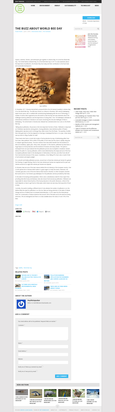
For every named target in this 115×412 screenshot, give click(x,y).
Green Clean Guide (26, 410)
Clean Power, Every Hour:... (34, 1)
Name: (20, 343)
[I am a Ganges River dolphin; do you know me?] (21, 392)
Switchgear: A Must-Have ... (89, 1)
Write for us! (85, 410)
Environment (45, 5)
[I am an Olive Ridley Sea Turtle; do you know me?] (36, 393)
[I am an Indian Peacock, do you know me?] (64, 393)
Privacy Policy (74, 410)
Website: (20, 359)
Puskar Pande (18, 31)
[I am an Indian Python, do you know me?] (78, 393)
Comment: (21, 325)
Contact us (96, 410)
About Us (54, 410)
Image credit (18, 205)
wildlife (20, 268)
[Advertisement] (48, 20)
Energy (57, 5)
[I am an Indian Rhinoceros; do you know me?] (50, 393)
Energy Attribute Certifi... (52, 1)
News (97, 5)
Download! (91, 18)
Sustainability (70, 5)
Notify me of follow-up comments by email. (30, 367)
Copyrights (63, 410)
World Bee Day (28, 268)
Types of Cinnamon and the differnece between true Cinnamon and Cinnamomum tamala (87, 130)
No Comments (47, 31)
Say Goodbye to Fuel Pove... (71, 1)
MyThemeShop (44, 410)
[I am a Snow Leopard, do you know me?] (93, 393)
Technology (85, 5)
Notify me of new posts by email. (27, 371)
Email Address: (22, 351)
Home (33, 5)
